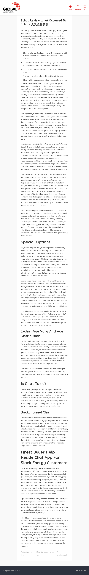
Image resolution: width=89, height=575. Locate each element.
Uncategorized (62, 555)
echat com (30, 507)
